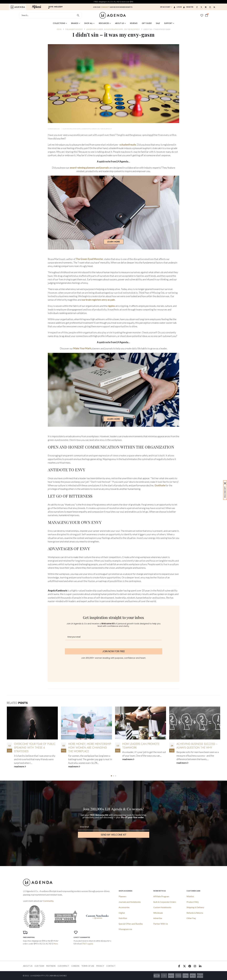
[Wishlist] (201, 15)
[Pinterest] (206, 7)
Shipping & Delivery (195, 907)
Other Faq (191, 918)
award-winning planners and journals (89, 167)
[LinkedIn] (214, 7)
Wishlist (190, 896)
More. (55, 944)
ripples (111, 305)
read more (19, 766)
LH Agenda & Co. (54, 129)
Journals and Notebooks (130, 902)
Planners (122, 896)
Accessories (124, 907)
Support (168, 23)
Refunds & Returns (195, 913)
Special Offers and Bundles (131, 923)
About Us (119, 23)
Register (189, 7)
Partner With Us (160, 923)
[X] (201, 7)
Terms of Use (87, 966)
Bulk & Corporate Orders (164, 902)
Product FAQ (192, 902)
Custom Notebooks (162, 907)
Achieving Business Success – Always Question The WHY (143, 746)
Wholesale (158, 913)
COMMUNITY (105, 7)
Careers (75, 966)
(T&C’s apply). (87, 944)
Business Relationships (72, 129)
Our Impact (63, 966)
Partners (51, 966)
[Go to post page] (32, 723)
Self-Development (104, 129)
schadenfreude (128, 144)
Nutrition (123, 918)
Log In (179, 7)
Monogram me (125, 929)
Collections (59, 23)
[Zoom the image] (17, 6)
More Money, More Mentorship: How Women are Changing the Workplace (36, 747)
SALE (158, 23)
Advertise (157, 918)
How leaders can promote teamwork (86, 746)
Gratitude (159, 485)
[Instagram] (210, 7)
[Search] (78, 15)
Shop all (88, 23)
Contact (110, 966)
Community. (48, 901)
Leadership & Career (89, 129)
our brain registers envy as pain (98, 299)
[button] (111, 776)
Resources (104, 23)
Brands (74, 23)
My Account (165, 7)
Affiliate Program (161, 896)
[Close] (225, 483)
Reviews (133, 23)
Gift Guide (147, 23)
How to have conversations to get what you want (196, 746)
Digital (122, 913)
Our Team (39, 966)
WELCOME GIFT (225, 492)
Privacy (100, 966)
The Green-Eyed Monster (89, 259)
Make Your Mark (82, 348)
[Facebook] (197, 7)
